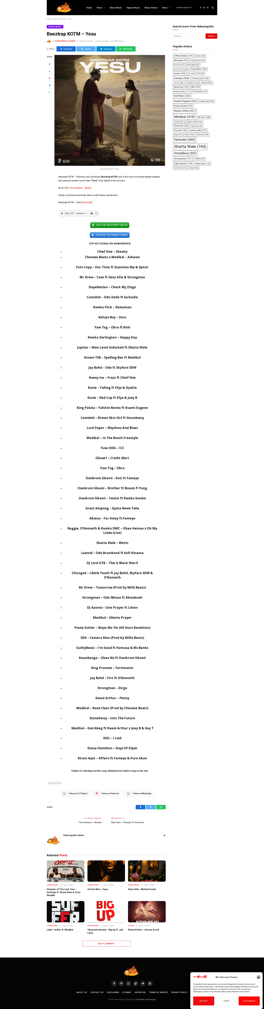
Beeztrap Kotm (54, 783)
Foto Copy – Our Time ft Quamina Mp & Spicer (112, 267)
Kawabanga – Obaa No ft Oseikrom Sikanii (112, 657)
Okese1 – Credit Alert (112, 458)
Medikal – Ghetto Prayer (112, 617)
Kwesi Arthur (185, 110)
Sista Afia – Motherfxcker (142, 889)
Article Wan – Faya (97, 889)
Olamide (178, 122)
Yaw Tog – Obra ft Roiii (112, 327)
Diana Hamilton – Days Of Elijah (112, 748)
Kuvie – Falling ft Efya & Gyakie (112, 387)
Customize (249, 1001)
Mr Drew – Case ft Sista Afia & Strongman (112, 277)
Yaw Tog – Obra (112, 468)
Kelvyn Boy (181, 87)
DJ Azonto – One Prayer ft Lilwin (112, 607)
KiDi (195, 87)
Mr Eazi (204, 117)
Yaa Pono (180, 168)
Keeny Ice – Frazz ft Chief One (112, 377)
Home (89, 7)
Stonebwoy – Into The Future (112, 718)
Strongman (183, 158)
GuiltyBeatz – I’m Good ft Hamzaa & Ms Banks (112, 647)
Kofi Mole (182, 95)
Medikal (184, 117)
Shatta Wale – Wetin (112, 543)
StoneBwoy (185, 153)
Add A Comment (106, 943)
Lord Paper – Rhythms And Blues (112, 428)
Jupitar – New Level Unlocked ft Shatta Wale (112, 347)
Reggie (178, 135)
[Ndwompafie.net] (64, 7)
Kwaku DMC (207, 101)
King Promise (182, 91)
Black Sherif (193, 65)
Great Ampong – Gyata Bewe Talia (112, 508)
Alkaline (200, 56)
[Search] (212, 8)
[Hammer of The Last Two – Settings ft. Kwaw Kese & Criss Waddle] (65, 871)
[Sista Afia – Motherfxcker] (147, 871)
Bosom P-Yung (181, 69)
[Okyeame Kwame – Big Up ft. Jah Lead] (106, 911)
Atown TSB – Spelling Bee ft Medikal (112, 357)
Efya (201, 74)
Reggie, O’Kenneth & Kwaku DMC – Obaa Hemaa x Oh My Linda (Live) (112, 530)
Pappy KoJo (196, 126)
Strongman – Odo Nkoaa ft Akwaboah (112, 597)
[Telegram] (49, 85)
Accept (204, 1001)
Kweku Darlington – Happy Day (112, 337)
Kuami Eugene (185, 101)
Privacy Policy (179, 992)
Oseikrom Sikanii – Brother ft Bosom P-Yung (112, 488)
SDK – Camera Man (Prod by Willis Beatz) (112, 637)
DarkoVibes (198, 69)
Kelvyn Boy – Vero (112, 317)
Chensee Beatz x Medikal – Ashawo (112, 257)
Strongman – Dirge (112, 688)
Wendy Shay (202, 163)
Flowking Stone (200, 78)
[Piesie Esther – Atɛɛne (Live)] (147, 911)
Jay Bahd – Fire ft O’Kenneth (112, 678)
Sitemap (127, 992)
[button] (258, 977)
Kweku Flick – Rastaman (112, 307)
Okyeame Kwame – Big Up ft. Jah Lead (105, 931)
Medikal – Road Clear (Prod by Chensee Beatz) (112, 708)
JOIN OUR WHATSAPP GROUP (111, 225)
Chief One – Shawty (112, 251)
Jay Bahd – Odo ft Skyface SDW (112, 367)
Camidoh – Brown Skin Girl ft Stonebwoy (112, 417)
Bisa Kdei (179, 65)
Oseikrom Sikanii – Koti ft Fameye (112, 478)
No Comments (103, 41)
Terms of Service (158, 992)
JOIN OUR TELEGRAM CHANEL (111, 235)
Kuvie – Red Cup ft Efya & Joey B (112, 397)
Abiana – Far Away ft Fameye (112, 518)
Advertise (140, 992)
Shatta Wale (190, 146)
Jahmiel (178, 83)
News (164, 7)
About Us (81, 992)
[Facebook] (49, 64)
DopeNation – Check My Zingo (112, 287)
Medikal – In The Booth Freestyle (112, 438)
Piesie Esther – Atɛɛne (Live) (143, 929)
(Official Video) (183, 56)
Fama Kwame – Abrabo (80, 188)
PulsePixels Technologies (146, 999)
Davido (179, 73)
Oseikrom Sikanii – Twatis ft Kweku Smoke (112, 498)
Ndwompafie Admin (65, 41)
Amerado (181, 60)
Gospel (131, 925)
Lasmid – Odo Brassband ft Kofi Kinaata (112, 553)
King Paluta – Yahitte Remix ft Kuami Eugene (112, 407)
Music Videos (151, 7)
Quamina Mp (198, 130)
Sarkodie (184, 140)
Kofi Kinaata (200, 91)
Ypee (194, 168)
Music (99, 7)
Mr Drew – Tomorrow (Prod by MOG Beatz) (112, 587)
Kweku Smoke (183, 106)
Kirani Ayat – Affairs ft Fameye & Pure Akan (112, 758)
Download (86, 202)
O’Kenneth (181, 126)
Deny (226, 1001)
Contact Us (97, 992)
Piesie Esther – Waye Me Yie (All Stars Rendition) (112, 627)
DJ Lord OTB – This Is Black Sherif (112, 563)
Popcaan (180, 130)
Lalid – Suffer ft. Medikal (60, 929)
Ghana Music (115, 7)
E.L (191, 74)
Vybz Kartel (183, 163)
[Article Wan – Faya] (106, 871)
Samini (202, 134)
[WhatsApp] (49, 92)
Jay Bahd (192, 83)
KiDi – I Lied (112, 738)
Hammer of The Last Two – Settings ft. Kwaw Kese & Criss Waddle (63, 892)
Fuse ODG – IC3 (112, 448)
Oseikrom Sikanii (194, 122)
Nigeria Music (133, 7)
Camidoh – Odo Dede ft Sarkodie (112, 297)
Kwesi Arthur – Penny (112, 698)
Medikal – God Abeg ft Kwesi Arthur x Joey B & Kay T (112, 728)
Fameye (181, 78)
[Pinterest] (49, 78)
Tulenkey (200, 159)
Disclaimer (113, 992)
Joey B (206, 83)
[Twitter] (49, 71)
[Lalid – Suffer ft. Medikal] (65, 911)
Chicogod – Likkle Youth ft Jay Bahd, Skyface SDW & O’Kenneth (112, 575)
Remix (189, 135)
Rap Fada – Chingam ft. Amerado (127, 822)
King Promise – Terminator (112, 668)
